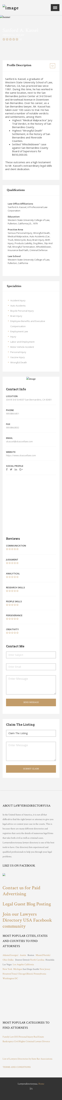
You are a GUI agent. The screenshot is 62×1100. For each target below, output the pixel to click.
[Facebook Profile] (7, 469)
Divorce (46, 1041)
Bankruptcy (8, 1041)
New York (7, 969)
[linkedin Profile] (16, 469)
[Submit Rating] (7, 549)
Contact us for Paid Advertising (21, 891)
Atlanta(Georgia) (10, 955)
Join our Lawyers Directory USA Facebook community (27, 920)
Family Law (8, 1036)
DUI (16, 1036)
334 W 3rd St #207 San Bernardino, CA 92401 (29, 399)
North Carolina (37, 959)
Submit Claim (31, 768)
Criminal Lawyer (34, 1041)
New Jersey (45, 969)
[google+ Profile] (21, 469)
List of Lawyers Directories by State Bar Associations (27, 1058)
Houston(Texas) (10, 973)
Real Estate (39, 1036)
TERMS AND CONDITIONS (17, 1067)
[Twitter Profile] (11, 469)
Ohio (5, 959)
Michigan (17, 969)
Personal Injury (26, 1036)
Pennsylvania (40, 973)
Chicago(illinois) (25, 973)
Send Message (31, 702)
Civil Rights (19, 1041)
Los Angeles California (23, 964)
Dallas (11, 959)
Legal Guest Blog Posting (27, 904)
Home (41, 1083)
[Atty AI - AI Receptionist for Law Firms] (28, 1050)
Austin (23, 955)
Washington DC (10, 978)
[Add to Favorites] (53, 66)
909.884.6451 (12, 413)
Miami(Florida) (43, 955)
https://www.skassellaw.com (21, 455)
